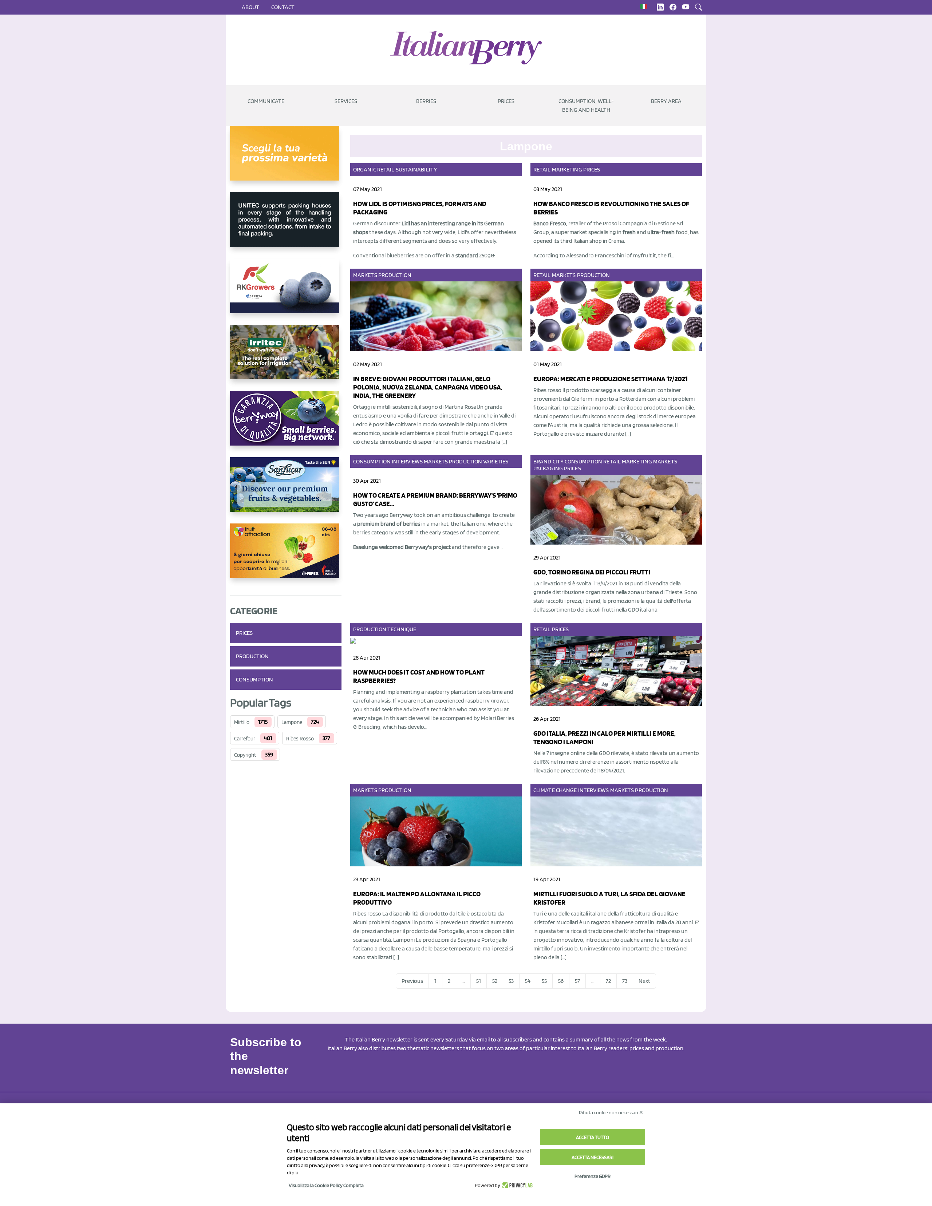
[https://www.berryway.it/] (285, 424)
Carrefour (244, 738)
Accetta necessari (592, 1157)
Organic (364, 169)
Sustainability (416, 169)
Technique (401, 629)
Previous (412, 980)
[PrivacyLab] (516, 1185)
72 (608, 980)
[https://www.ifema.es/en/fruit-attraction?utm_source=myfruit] (285, 556)
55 (544, 980)
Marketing (567, 169)
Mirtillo (241, 722)
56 (561, 980)
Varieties (495, 461)
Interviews (407, 461)
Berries (426, 101)
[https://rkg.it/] (285, 291)
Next (644, 980)
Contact (283, 7)
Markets (365, 275)
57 (577, 980)
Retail (386, 169)
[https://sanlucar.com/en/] (285, 490)
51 (478, 980)
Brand (542, 461)
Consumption (254, 679)
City (558, 461)
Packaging (548, 468)
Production (252, 656)
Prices (506, 101)
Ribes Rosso (300, 738)
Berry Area (666, 101)
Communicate (266, 101)
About (250, 7)
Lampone (291, 722)
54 (527, 980)
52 (494, 980)
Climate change (555, 790)
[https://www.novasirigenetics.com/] (285, 159)
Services (346, 101)
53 (511, 980)
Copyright (245, 755)
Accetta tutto (592, 1137)
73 (624, 980)
